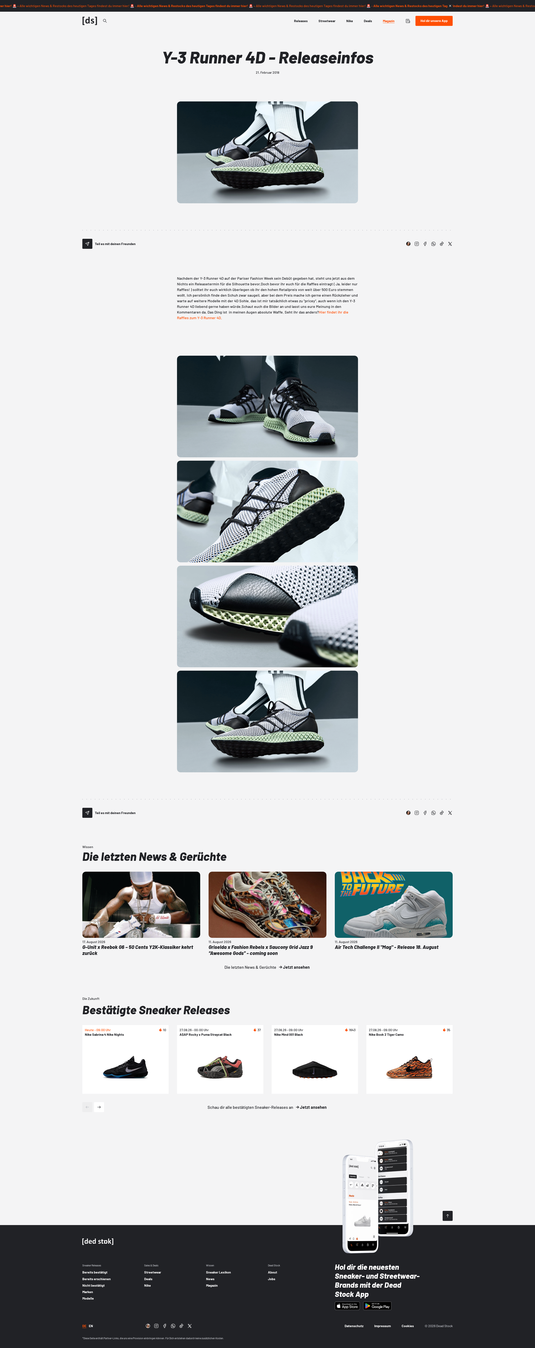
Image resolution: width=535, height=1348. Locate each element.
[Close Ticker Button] (450, 5)
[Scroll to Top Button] (448, 1216)
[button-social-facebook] (425, 243)
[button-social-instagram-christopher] (408, 243)
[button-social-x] (450, 243)
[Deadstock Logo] (89, 21)
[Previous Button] (87, 1107)
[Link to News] (104, 20)
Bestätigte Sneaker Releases (156, 1010)
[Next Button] (99, 1107)
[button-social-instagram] (416, 243)
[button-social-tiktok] (441, 243)
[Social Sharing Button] (87, 244)
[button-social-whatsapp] (433, 243)
